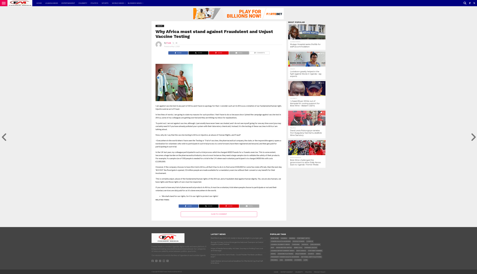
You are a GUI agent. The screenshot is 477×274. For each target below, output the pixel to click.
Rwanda (274, 260)
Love (305, 260)
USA (281, 260)
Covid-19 (310, 241)
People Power (298, 241)
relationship (301, 254)
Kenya (273, 254)
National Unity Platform (311, 257)
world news (118, 3)
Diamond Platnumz (285, 254)
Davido (311, 254)
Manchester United (284, 247)
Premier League (311, 247)
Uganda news (51, 3)
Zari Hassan (315, 244)
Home (39, 3)
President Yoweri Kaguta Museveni (285, 257)
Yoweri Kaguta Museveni (280, 241)
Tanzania (295, 244)
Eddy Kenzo (301, 251)
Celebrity (82, 3)
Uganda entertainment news (282, 251)
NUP (272, 247)
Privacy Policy (319, 272)
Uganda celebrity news (280, 244)
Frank (169, 43)
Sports (105, 3)
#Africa (305, 244)
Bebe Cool (298, 247)
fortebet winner (315, 251)
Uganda (284, 238)
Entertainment (68, 3)
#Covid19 (298, 260)
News (318, 254)
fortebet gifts (303, 238)
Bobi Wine (274, 238)
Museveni (288, 260)
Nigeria (292, 238)
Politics (94, 3)
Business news (135, 3)
